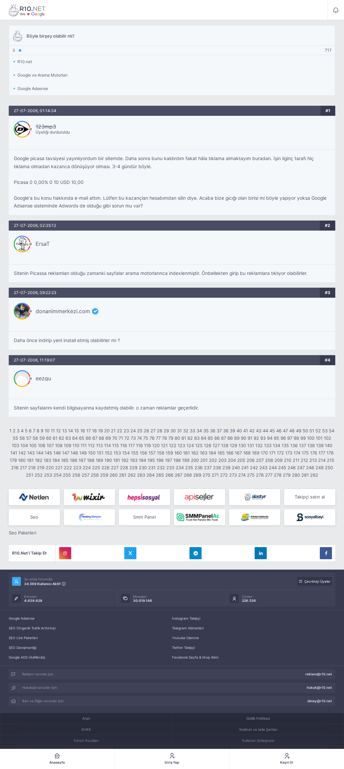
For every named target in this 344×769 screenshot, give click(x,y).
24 (133, 430)
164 (212, 452)
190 (108, 460)
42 (252, 430)
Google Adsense (22, 618)
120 (156, 445)
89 (237, 438)
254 (57, 475)
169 (255, 452)
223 (77, 467)
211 (296, 460)
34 (199, 430)
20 (107, 430)
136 (294, 445)
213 (313, 460)
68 (101, 438)
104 (24, 445)
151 (100, 452)
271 (215, 475)
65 (81, 438)
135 (285, 445)
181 (30, 460)
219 (40, 467)
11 (53, 430)
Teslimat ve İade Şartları (258, 729)
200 (195, 460)
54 (331, 430)
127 (216, 445)
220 (50, 467)
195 (151, 460)
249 (319, 467)
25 (139, 430)
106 (41, 445)
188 (90, 460)
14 (70, 430)
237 (208, 467)
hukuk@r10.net (319, 687)
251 (29, 475)
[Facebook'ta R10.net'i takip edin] (326, 553)
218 (32, 467)
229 (133, 467)
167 (238, 452)
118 (139, 445)
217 (23, 467)
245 (282, 467)
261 (122, 475)
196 (160, 460)
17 (88, 430)
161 (186, 452)
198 (177, 460)
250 (329, 467)
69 (108, 438)
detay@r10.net (319, 701)
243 (263, 467)
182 (38, 460)
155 (134, 452)
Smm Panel (144, 517)
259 (104, 475)
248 (310, 467)
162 (195, 452)
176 (313, 452)
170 (264, 452)
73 (133, 438)
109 (67, 445)
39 (232, 430)
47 (285, 430)
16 (82, 430)
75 (145, 438)
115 (115, 445)
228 (124, 467)
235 (189, 467)
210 (287, 460)
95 (276, 438)
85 (210, 438)
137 (302, 445)
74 (139, 438)
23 (126, 430)
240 (236, 467)
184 (56, 460)
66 (88, 438)
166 (229, 452)
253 (48, 475)
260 (114, 475)
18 (94, 430)
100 (310, 438)
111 (84, 445)
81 (183, 438)
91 (250, 438)
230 (143, 467)
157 (152, 452)
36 (212, 430)
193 (133, 460)
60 (48, 438)
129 (233, 445)
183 (47, 460)
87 (223, 438)
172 (280, 452)
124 (190, 445)
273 (233, 475)
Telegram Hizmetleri (188, 628)
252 (39, 475)
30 (173, 430)
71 (121, 438)
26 (146, 430)
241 (245, 467)
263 (141, 475)
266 (169, 475)
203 (222, 460)
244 (273, 467)
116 (123, 445)
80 (177, 438)
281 (305, 475)
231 (152, 467)
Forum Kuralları (86, 740)
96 (283, 438)
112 (91, 445)
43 (258, 430)
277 (268, 475)
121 (164, 445)
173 (288, 452)
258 (95, 475)
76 (152, 438)
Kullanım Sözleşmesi (258, 740)
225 (96, 467)
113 (99, 445)
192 (125, 460)
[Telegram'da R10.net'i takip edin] (195, 553)
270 (206, 475)
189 (99, 460)
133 (267, 445)
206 (251, 460)
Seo (34, 517)
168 (247, 452)
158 (160, 452)
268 (188, 475)
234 (180, 467)
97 (289, 438)
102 (327, 438)
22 (119, 430)
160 (178, 452)
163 (203, 452)
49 (298, 430)
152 (108, 452)
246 (292, 467)
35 (206, 430)
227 (115, 467)
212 (304, 460)
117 (131, 445)
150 (91, 452)
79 (170, 438)
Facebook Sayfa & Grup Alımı (195, 657)
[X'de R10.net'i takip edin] (130, 553)
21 (113, 430)
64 (75, 438)
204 (232, 460)
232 (161, 467)
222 (68, 467)
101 (319, 438)
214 (322, 460)
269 (197, 475)
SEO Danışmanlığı (22, 647)
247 (301, 467)
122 (172, 445)
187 (82, 460)
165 (221, 452)
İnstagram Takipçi (186, 618)
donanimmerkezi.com (63, 311)
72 (126, 438)
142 (22, 452)
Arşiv (86, 718)
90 (243, 438)
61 (55, 438)
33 (192, 430)
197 (168, 460)
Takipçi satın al (310, 496)
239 (226, 467)
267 (178, 475)
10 (47, 430)
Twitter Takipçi (183, 647)
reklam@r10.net (318, 674)
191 (116, 460)
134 (276, 445)
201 (204, 460)
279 (287, 475)
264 (150, 475)
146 (57, 452)
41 (245, 430)
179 (13, 460)
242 (254, 467)
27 (153, 430)
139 (320, 445)
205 (241, 460)
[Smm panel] (199, 517)
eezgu (43, 378)
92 (256, 438)
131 (250, 445)
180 (22, 460)
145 (48, 452)
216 (14, 467)
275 (251, 475)
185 (65, 460)
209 (278, 460)
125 (199, 445)
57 (28, 438)
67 (94, 438)
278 (278, 475)
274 (242, 475)
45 (272, 430)
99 (303, 438)
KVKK (86, 729)
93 (263, 438)
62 (61, 438)
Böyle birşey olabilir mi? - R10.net (27, 10)
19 (100, 430)
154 (126, 452)
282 (314, 475)
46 (279, 430)
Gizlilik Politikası (258, 718)
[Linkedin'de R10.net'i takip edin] (261, 553)
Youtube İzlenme (185, 638)
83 (197, 438)
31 (179, 430)
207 (260, 460)
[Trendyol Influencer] (89, 497)
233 (170, 467)
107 (50, 445)
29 (166, 430)
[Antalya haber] (254, 517)
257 (85, 475)
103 (15, 445)
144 (39, 452)
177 (321, 452)
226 (105, 467)
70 (114, 438)
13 (64, 430)
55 (15, 438)
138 (311, 445)
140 (328, 445)
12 (58, 430)
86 (217, 438)
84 (203, 438)
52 (318, 430)
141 (13, 452)
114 (107, 445)
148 (74, 452)
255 (67, 475)
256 (76, 475)
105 (33, 445)
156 (143, 452)
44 (265, 430)
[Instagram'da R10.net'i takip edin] (65, 553)
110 (76, 445)
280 (296, 475)
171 (272, 452)
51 (311, 430)
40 (239, 430)
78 (164, 438)
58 (35, 438)
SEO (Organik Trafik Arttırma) (32, 628)
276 (260, 475)
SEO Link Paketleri (23, 638)
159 (169, 452)
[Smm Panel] (144, 497)
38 (225, 430)
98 (296, 438)
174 (297, 452)
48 (292, 430)
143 (31, 452)
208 (269, 460)
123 (181, 445)
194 (142, 460)
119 (147, 445)
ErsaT (43, 243)
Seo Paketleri (22, 532)
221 (58, 467)
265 (160, 475)
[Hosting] (34, 497)
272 (224, 475)
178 (330, 452)
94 (269, 438)
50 (305, 430)
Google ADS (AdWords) (27, 657)
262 (132, 475)
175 (305, 452)
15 (76, 430)
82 (190, 438)
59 (42, 438)
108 (58, 445)
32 (185, 430)
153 (117, 452)
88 (230, 438)
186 (73, 460)
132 (259, 445)
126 (207, 445)
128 (224, 445)
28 (159, 430)
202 (213, 460)
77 (158, 438)
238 (217, 467)
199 (185, 460)
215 (330, 460)
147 (65, 452)
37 (219, 430)
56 (22, 438)
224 (87, 467)
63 (68, 438)
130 (242, 445)
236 (199, 467)
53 (325, 430)
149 (83, 452)
